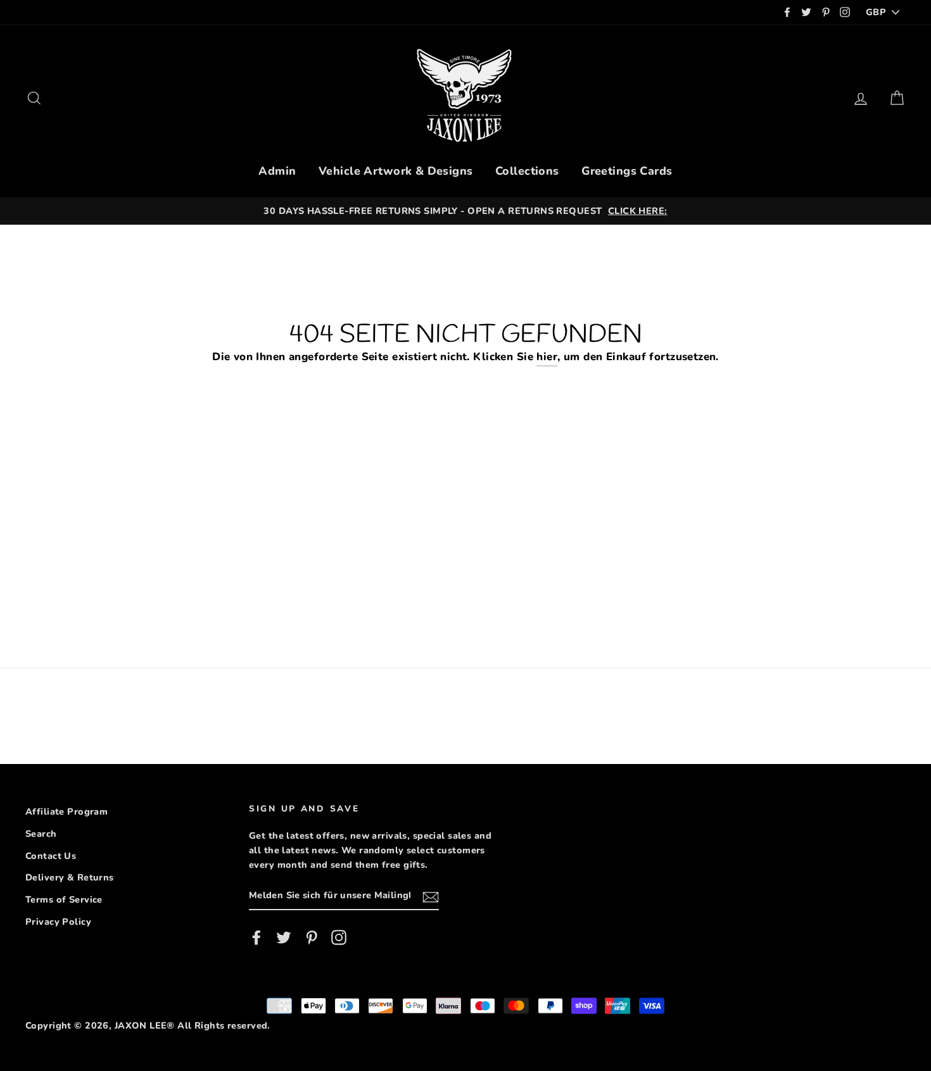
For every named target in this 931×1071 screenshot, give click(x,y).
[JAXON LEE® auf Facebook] (256, 937)
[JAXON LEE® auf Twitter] (283, 937)
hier (546, 356)
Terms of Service (64, 899)
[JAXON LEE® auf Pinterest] (311, 937)
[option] (465, 211)
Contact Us (50, 855)
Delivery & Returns (69, 877)
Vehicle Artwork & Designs (396, 170)
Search (41, 833)
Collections (527, 170)
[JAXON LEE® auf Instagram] (338, 937)
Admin (277, 170)
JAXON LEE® (145, 1025)
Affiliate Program (66, 811)
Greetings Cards (626, 170)
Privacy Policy (58, 921)
